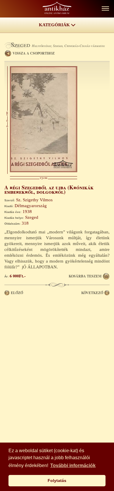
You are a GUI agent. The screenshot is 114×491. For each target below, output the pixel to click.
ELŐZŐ (17, 292)
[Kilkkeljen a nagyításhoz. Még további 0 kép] (43, 170)
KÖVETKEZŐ (92, 292)
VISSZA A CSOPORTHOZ (34, 53)
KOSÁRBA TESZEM (85, 276)
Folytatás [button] (57, 480)
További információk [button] (73, 465)
